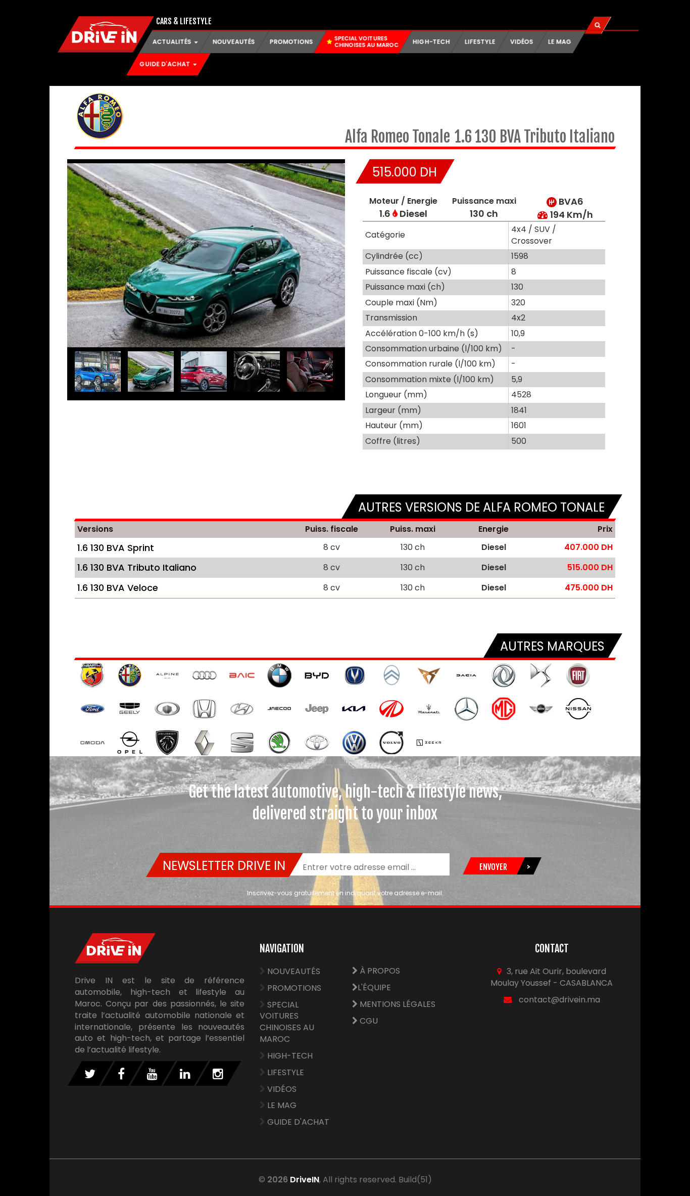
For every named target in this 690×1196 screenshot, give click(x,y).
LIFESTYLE (480, 41)
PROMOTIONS (291, 41)
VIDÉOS (521, 41)
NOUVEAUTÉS (234, 41)
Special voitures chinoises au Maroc (287, 1022)
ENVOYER (493, 867)
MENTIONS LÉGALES (396, 1004)
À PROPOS (379, 971)
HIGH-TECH (431, 41)
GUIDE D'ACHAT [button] (166, 64)
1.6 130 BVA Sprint (115, 547)
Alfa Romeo (378, 136)
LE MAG (560, 41)
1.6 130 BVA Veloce (117, 587)
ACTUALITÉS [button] (173, 41)
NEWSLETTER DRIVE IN (224, 865)
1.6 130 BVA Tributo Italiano (136, 567)
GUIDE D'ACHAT (298, 1122)
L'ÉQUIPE (374, 987)
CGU (368, 1021)
